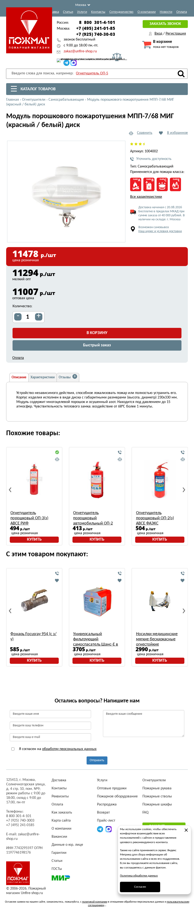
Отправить (97, 760)
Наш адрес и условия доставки (160, 231)
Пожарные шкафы (157, 804)
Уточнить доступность (154, 159)
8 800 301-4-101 (97, 22)
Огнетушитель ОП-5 (92, 73)
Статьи (68, 11)
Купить (34, 539)
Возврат (103, 812)
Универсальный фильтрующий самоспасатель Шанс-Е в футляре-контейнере (95, 639)
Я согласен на (57, 749)
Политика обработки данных (139, 875)
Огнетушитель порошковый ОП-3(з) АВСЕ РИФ (29, 518)
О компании (146, 11)
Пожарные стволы (157, 796)
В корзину (97, 333)
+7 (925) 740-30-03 (95, 34)
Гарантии (59, 853)
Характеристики (43, 377)
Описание (19, 377)
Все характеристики (146, 197)
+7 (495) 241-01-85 (95, 28)
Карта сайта (61, 821)
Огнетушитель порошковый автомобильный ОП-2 (93, 518)
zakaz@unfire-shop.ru (80, 51)
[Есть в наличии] (57, 452)
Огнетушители (154, 780)
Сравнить (144, 133)
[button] (119, 236)
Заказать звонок (165, 24)
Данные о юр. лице (67, 845)
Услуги (82, 11)
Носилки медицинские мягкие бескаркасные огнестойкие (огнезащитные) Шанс (157, 639)
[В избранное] (57, 580)
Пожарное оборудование (117, 796)
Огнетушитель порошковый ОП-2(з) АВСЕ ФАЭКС (155, 518)
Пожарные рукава (157, 788)
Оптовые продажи (112, 788)
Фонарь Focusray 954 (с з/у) (33, 637)
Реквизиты (60, 796)
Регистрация (176, 34)
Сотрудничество (121, 11)
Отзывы (67, 377)
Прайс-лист (106, 821)
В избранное (177, 133)
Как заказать (62, 812)
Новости (166, 11)
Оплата (181, 11)
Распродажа (107, 804)
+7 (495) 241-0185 (20, 825)
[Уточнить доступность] (120, 452)
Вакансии (59, 837)
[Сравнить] (57, 459)
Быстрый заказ (97, 345)
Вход (158, 34)
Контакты (98, 11)
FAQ (145, 812)
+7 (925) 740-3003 (20, 821)
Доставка (52, 11)
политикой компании (94, 901)
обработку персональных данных (69, 749)
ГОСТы (57, 869)
